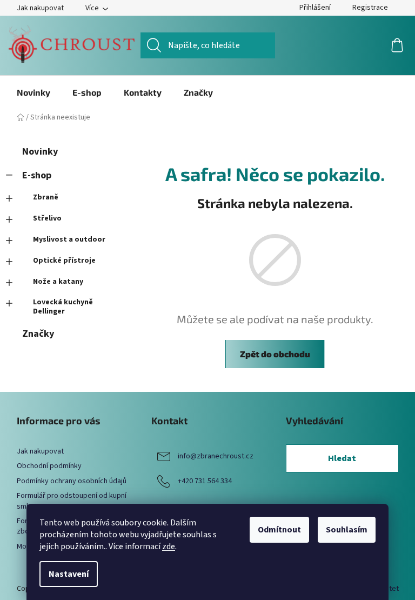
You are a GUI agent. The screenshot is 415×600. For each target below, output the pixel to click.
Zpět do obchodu (275, 354)
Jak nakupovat (40, 8)
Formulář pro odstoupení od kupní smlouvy (71, 500)
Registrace (370, 7)
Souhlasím (346, 530)
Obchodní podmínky (49, 466)
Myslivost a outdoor (69, 239)
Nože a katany (58, 281)
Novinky (40, 151)
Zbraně (45, 197)
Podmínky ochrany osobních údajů (71, 481)
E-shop (36, 175)
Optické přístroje (64, 260)
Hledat (342, 458)
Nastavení (69, 574)
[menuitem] (33, 92)
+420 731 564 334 (205, 481)
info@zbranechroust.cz (215, 456)
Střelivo (47, 218)
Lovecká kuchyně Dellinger (63, 307)
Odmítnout (279, 530)
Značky (38, 333)
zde (168, 546)
